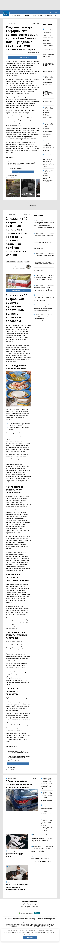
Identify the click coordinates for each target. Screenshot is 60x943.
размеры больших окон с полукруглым (48, 102)
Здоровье (10, 882)
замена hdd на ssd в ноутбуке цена (42, 242)
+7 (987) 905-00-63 (13, 926)
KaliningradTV (25, 353)
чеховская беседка (38, 270)
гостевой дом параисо (12, 175)
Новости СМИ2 (10, 178)
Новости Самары (47, 29)
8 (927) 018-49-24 (29, 904)
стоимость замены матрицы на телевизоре (42, 263)
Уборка (27, 261)
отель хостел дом (11, 767)
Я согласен (30, 937)
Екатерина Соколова (33, 52)
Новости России (12, 23)
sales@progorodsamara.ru (29, 907)
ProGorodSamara (18, 345)
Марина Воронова (20, 267)
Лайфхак (20, 261)
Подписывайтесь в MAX (23, 57)
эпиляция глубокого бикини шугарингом (48, 64)
